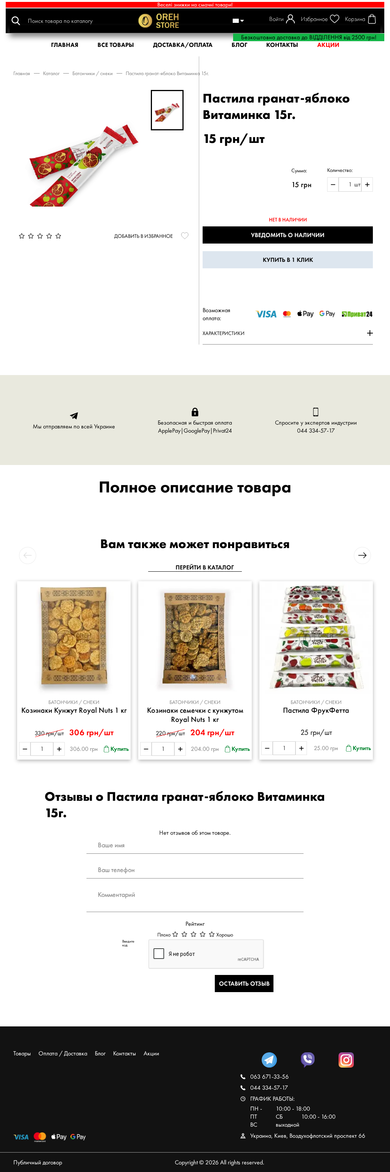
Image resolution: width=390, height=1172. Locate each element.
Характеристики (224, 333)
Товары (22, 1053)
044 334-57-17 (316, 430)
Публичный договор (37, 1162)
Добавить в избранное (143, 235)
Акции (151, 1053)
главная (64, 45)
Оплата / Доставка (62, 1053)
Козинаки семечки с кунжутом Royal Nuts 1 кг (195, 714)
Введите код (128, 943)
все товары (116, 45)
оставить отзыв (244, 984)
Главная (21, 73)
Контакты (124, 1053)
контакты (282, 45)
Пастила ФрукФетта (316, 710)
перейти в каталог (205, 567)
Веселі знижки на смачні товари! (195, 5)
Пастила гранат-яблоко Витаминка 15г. (167, 73)
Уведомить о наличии (287, 235)
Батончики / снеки (92, 73)
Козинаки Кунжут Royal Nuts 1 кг (74, 710)
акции (328, 45)
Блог (239, 45)
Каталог (51, 73)
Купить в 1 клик (288, 260)
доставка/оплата (183, 45)
